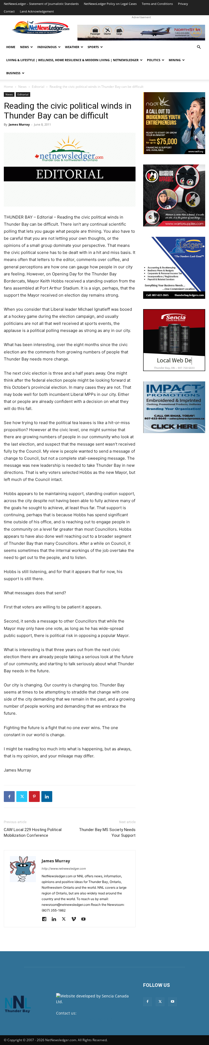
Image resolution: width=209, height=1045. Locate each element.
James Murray (19, 124)
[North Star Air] (141, 33)
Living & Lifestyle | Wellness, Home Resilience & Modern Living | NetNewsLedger (72, 60)
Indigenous (47, 47)
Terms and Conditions (157, 4)
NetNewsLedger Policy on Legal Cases (110, 4)
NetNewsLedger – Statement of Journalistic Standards (41, 4)
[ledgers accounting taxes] (174, 268)
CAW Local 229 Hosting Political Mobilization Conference (33, 832)
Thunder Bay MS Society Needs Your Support (107, 832)
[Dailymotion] (46, 919)
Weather (72, 47)
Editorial (38, 86)
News (24, 47)
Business (13, 73)
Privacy (183, 4)
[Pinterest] (34, 796)
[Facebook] (9, 796)
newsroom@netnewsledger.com (85, 1018)
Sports (93, 47)
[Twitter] (21, 796)
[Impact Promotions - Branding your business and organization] (174, 407)
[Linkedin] (46, 796)
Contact (9, 11)
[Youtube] (85, 919)
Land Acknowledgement (37, 11)
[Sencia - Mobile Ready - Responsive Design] (174, 340)
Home (10, 47)
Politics (153, 60)
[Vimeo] (75, 919)
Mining (175, 60)
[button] (198, 47)
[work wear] (174, 195)
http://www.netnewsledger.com (64, 868)
